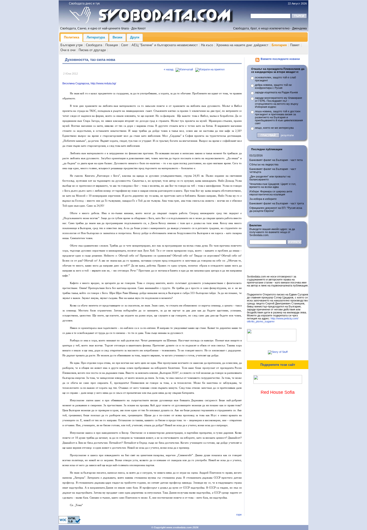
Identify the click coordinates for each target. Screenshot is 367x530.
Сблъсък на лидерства (263, 164)
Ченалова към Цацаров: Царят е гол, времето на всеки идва (272, 185)
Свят (124, 45)
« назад (168, 69)
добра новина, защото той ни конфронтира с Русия (273, 86)
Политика (71, 37)
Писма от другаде (92, 50)
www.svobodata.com (179, 527)
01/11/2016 (256, 155)
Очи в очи (67, 50)
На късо (207, 45)
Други (134, 37)
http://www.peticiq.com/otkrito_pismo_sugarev (272, 320)
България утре (71, 45)
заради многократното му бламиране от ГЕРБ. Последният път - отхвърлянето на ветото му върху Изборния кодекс (278, 102)
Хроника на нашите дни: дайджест (242, 45)
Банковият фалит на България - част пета (276, 159)
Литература (96, 37)
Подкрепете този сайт (277, 365)
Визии (117, 37)
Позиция (111, 45)
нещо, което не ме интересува (274, 127)
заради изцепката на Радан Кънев (276, 92)
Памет (295, 45)
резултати (287, 135)
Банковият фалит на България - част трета (276, 203)
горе (239, 514)
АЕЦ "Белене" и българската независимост (165, 45)
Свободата (94, 45)
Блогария (279, 45)
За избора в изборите (263, 198)
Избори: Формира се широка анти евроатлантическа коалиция (270, 193)
